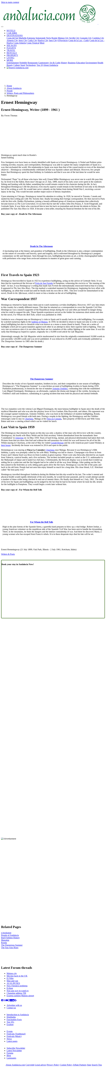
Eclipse (10, 988)
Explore (10, 1024)
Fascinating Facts (14, 1019)
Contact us (11, 1008)
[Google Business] (15, 1000)
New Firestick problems (17, 986)
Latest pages (12, 1041)
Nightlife (23, 63)
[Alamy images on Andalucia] (11, 1000)
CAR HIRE (12, 33)
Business (72, 63)
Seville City (74, 38)
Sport (22, 65)
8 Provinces (63, 40)
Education (80, 63)
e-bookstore (6, 933)
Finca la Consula (54, 419)
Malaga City (63, 38)
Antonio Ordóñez (60, 388)
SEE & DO (12, 45)
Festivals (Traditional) (16, 1034)
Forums (10, 1053)
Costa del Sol (12, 38)
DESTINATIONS (15, 35)
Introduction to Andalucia (18, 1014)
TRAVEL (11, 50)
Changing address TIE (16, 993)
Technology (31, 65)
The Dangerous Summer (11, 945)
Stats (89, 1065)
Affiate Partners (79, 1065)
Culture (16, 65)
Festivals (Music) (14, 1036)
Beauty (10, 65)
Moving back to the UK (17, 976)
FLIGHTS (11, 48)
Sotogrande (41, 38)
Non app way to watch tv (18, 991)
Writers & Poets (8, 554)
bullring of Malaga (39, 322)
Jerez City (22, 40)
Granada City (86, 38)
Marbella (22, 38)
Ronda (54, 38)
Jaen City (53, 40)
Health (100, 63)
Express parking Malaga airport (20, 995)
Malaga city (12, 973)
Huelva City (43, 40)
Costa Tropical (32, 43)
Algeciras (19, 438)
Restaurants (33, 63)
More (42, 43)
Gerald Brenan (57, 443)
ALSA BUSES (13, 983)
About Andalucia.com (15, 1065)
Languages (11, 1058)
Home (9, 86)
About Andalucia (50, 65)
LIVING (10, 58)
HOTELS (11, 30)
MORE (10, 60)
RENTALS (12, 53)
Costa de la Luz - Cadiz (78, 40)
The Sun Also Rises (9, 947)
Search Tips (97, 1065)
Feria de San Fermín (44, 283)
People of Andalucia (10, 935)
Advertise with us (14, 1005)
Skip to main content (10, 2)
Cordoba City (98, 38)
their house (6, 445)
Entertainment (13, 63)
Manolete (5, 940)
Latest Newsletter (14, 1050)
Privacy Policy (53, 1065)
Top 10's (10, 1022)
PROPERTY (12, 55)
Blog (9, 1055)
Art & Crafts (54, 63)
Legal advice (40, 1065)
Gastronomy (43, 63)
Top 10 (40, 65)
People (10, 91)
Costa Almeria (20, 43)
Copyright (30, 1065)
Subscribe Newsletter (16, 1048)
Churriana (29, 419)
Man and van (12, 981)
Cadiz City (32, 40)
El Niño (10, 978)
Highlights (11, 1017)
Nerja (48, 38)
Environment (91, 63)
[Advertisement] (53, 78)
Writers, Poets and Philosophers (20, 93)
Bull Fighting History (10, 938)
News (9, 1039)
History (64, 63)
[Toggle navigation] (2, 26)
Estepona (31, 38)
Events (10, 1031)
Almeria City (12, 40)
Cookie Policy (66, 1065)
